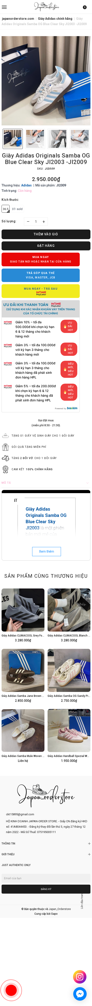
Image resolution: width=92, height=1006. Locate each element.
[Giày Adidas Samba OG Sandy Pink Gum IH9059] (69, 674)
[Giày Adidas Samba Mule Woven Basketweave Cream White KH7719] (23, 734)
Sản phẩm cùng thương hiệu (46, 576)
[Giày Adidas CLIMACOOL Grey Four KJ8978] (23, 614)
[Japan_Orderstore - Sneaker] (46, 6)
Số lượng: (9, 221)
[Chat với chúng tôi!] (80, 994)
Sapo (54, 913)
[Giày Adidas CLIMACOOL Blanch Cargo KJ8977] (69, 614)
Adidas (26, 185)
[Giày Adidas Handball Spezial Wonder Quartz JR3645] (69, 734)
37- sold (17, 209)
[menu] (16, 6)
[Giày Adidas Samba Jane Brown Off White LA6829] (23, 674)
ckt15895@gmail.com (20, 814)
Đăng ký (46, 889)
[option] (46, 80)
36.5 (5, 209)
